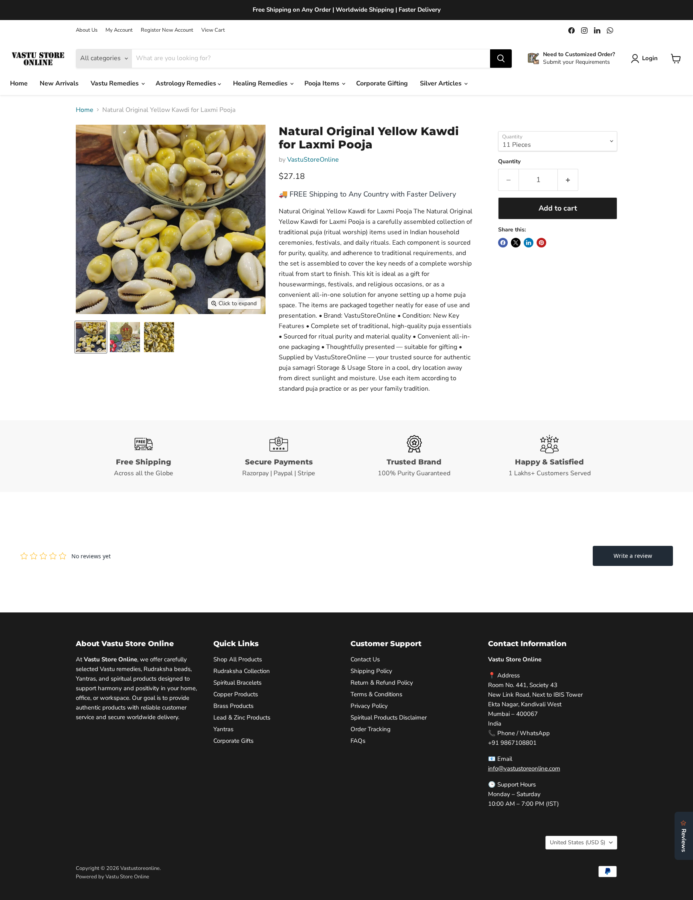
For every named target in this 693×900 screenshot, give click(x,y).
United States (577, 842)
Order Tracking (371, 729)
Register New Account (167, 30)
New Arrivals (59, 83)
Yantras (223, 729)
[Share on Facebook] (503, 242)
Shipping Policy (371, 671)
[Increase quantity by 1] (568, 180)
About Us (86, 30)
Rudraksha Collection (241, 671)
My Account (119, 30)
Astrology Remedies (187, 83)
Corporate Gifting (382, 83)
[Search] (501, 58)
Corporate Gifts (233, 741)
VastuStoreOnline (313, 159)
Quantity (509, 161)
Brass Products (233, 706)
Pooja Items (322, 83)
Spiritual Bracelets (237, 683)
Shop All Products (237, 659)
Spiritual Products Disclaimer (389, 718)
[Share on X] (516, 242)
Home (19, 83)
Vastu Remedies (115, 83)
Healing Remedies (261, 83)
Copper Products (235, 694)
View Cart (213, 30)
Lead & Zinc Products (241, 718)
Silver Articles (441, 83)
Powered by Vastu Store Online (112, 876)
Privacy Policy (369, 706)
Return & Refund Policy (382, 683)
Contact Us (365, 659)
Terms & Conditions (376, 694)
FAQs (358, 741)
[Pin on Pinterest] (541, 242)
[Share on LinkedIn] (528, 242)
